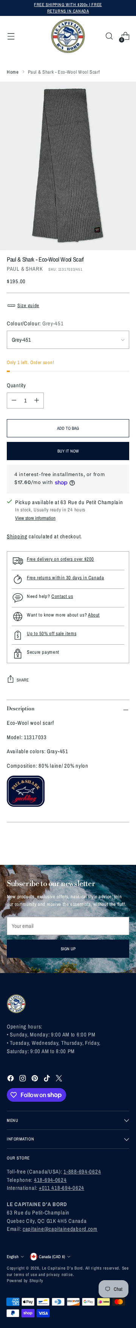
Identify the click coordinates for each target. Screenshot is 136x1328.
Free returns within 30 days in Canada (65, 577)
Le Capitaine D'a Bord (62, 1268)
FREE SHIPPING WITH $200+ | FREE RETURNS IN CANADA (68, 8)
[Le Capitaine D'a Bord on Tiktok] (47, 1079)
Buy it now (68, 451)
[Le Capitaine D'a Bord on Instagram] (23, 1079)
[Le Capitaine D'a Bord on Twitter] (59, 1079)
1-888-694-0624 (82, 1171)
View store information (35, 518)
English (13, 1256)
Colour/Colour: (35, 323)
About (94, 615)
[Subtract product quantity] (14, 400)
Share (23, 680)
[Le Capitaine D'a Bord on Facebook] (11, 1079)
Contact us (62, 596)
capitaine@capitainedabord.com (60, 1228)
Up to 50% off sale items (51, 633)
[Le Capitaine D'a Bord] (68, 36)
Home (13, 72)
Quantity (16, 385)
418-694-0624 (50, 1179)
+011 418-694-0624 (61, 1187)
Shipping (17, 536)
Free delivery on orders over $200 (60, 559)
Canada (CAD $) (52, 1256)
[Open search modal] (109, 36)
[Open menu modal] (11, 36)
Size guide (28, 305)
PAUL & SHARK (25, 268)
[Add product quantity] (36, 400)
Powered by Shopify (25, 1280)
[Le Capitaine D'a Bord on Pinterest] (35, 1079)
